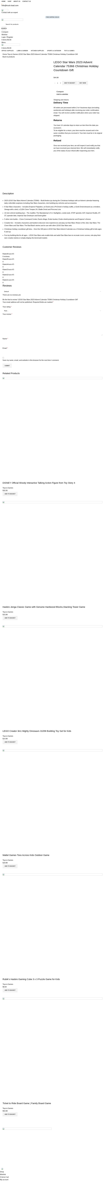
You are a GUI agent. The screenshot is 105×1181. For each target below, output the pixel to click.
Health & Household (26, 1156)
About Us (39, 1149)
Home (5, 54)
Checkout (7, 1152)
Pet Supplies (24, 1145)
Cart (5, 1149)
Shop (5, 1145)
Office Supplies (25, 1149)
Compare (7, 1156)
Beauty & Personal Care (26, 1160)
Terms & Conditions (42, 1159)
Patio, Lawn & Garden (27, 1152)
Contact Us (39, 1152)
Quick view (10, 1119)
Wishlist (6, 1159)
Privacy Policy (40, 1156)
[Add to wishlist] (5, 1099)
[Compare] (5, 1119)
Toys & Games (12, 54)
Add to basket (69, 83)
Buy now (83, 83)
